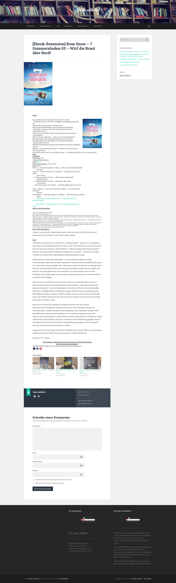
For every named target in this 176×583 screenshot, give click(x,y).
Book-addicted (88, 9)
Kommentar (37, 426)
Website (35, 470)
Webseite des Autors (38, 396)
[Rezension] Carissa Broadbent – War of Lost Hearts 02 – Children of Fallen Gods (134, 55)
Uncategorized (85, 395)
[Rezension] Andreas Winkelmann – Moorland (135, 51)
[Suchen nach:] (134, 40)
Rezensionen (45, 26)
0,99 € (39, 162)
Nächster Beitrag (86, 403)
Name (34, 453)
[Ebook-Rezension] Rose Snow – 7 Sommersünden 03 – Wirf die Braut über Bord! (64, 48)
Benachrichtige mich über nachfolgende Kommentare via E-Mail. (53, 479)
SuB (58, 26)
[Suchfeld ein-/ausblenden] (149, 26)
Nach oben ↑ (147, 578)
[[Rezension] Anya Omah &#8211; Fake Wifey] (43, 363)
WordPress (64, 578)
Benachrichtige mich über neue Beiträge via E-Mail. (49, 483)
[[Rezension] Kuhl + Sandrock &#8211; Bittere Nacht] (67, 363)
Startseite (30, 26)
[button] (34, 348)
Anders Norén (136, 578)
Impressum (82, 26)
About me (97, 26)
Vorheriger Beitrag (86, 400)
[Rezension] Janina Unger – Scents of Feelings (135, 59)
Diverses (68, 26)
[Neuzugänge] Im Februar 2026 (130, 62)
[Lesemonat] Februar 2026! (129, 65)
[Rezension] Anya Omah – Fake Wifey (43, 370)
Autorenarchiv (34, 396)
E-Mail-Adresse (37, 461)
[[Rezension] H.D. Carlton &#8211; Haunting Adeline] (90, 363)
